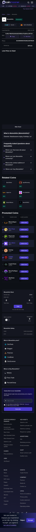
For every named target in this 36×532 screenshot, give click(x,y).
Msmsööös (14, 14)
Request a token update (8, 445)
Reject (22, 520)
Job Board (6, 461)
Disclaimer (23, 503)
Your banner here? (28, 9)
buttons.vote (24, 222)
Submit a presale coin (26, 425)
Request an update (25, 432)
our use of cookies (9, 525)
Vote (18, 306)
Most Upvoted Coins (9, 435)
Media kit (22, 483)
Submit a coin (7, 441)
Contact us (23, 486)
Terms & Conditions (25, 493)
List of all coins (8, 424)
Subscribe (18, 409)
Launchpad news (8, 491)
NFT (5, 498)
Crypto (5, 504)
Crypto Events (24, 472)
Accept (30, 520)
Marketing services (25, 442)
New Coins (7, 432)
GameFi (6, 485)
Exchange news (8, 488)
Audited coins (24, 456)
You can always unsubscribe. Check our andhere (17, 405)
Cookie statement (25, 500)
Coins (8, 14)
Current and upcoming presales (9, 428)
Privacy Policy (13, 405)
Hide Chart (18, 126)
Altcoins (6, 494)
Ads (21, 439)
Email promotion (24, 445)
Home (3, 14)
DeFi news (7, 479)
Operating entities (25, 506)
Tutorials (6, 501)
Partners (22, 480)
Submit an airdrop (25, 428)
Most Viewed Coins (9, 438)
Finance (6, 476)
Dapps (5, 482)
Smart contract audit (25, 452)
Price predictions (8, 454)
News (5, 472)
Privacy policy (24, 497)
